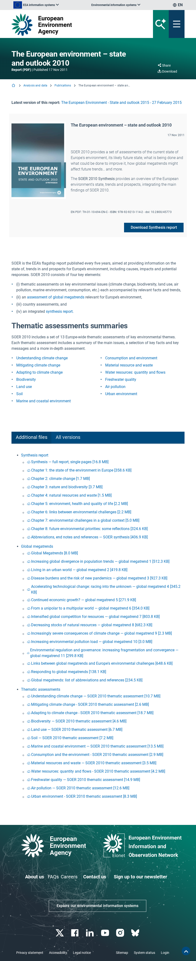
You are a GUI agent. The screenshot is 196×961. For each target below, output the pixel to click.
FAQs (53, 877)
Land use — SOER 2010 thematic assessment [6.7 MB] (76, 729)
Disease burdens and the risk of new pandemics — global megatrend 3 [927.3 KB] (99, 578)
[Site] (68, 24)
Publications (62, 85)
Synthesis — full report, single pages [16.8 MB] (70, 462)
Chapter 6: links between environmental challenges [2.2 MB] (81, 512)
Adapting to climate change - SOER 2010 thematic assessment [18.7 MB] (92, 713)
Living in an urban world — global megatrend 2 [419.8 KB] (79, 570)
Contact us (94, 877)
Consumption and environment (131, 358)
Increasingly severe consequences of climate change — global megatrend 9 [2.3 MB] (101, 633)
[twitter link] (60, 933)
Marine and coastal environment (43, 401)
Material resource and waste (129, 365)
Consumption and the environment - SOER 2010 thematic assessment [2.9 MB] (97, 754)
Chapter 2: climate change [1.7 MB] (60, 478)
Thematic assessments (40, 689)
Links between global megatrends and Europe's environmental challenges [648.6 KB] (102, 663)
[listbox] (36, 5)
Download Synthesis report (154, 227)
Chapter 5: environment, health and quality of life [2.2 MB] (79, 503)
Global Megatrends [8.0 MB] (54, 553)
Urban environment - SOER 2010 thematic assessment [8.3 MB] (84, 796)
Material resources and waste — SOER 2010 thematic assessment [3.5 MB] (93, 763)
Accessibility (58, 953)
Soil (19, 394)
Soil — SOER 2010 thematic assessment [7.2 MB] (72, 738)
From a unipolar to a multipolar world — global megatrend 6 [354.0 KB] (90, 608)
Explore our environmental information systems (97, 905)
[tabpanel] (98, 626)
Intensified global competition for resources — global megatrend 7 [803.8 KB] (95, 616)
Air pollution (115, 386)
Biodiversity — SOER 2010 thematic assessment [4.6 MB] (78, 721)
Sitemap (122, 953)
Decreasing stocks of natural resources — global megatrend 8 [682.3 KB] (91, 625)
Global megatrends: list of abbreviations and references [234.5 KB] (86, 680)
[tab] (31, 438)
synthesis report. (60, 311)
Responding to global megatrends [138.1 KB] (68, 671)
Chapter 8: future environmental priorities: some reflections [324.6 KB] (89, 528)
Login (165, 953)
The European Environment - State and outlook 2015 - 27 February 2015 (121, 102)
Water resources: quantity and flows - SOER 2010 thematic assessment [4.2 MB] (98, 771)
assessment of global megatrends (55, 297)
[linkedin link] (90, 933)
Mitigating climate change (38, 365)
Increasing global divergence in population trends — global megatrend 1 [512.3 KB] (100, 561)
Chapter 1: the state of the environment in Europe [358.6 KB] (81, 470)
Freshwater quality (120, 379)
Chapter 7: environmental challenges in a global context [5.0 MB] (85, 520)
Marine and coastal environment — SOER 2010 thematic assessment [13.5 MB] (97, 746)
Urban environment (121, 394)
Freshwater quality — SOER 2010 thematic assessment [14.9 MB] (85, 779)
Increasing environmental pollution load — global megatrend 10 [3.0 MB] (91, 641)
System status (144, 953)
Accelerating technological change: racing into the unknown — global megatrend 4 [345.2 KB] (105, 589)
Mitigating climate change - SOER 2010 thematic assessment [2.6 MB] (90, 704)
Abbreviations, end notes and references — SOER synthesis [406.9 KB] (89, 537)
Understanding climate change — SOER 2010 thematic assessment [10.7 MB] (95, 696)
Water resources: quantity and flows (135, 372)
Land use (24, 386)
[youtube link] (105, 933)
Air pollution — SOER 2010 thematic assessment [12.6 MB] (80, 788)
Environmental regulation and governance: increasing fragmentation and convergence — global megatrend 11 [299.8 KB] (104, 653)
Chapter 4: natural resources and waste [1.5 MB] (71, 495)
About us (34, 877)
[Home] (13, 85)
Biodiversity (26, 379)
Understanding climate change (42, 358)
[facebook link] (75, 933)
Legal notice (82, 953)
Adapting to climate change (39, 372)
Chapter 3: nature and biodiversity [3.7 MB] (67, 487)
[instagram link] (120, 933)
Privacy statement (29, 953)
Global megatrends (37, 546)
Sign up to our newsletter (140, 877)
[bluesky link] (136, 933)
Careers (69, 877)
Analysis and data (35, 85)
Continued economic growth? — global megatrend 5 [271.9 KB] (83, 600)
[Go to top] (186, 951)
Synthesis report (34, 455)
